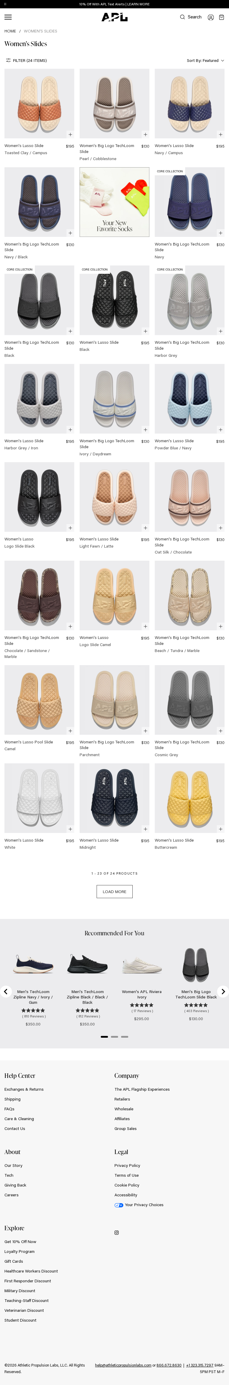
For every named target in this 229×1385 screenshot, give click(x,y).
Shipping (12, 1099)
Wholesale (123, 1109)
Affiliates (122, 1118)
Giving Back (15, 1185)
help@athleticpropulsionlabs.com (123, 1365)
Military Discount (19, 1290)
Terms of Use (126, 1175)
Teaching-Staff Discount (26, 1300)
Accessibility (125, 1195)
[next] (226, 4)
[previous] (211, 4)
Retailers (122, 1099)
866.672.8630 (169, 1365)
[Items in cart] (222, 17)
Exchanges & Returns (24, 1089)
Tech (8, 1175)
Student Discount (20, 1320)
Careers (11, 1195)
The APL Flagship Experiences (142, 1089)
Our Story (13, 1165)
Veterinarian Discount (24, 1310)
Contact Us (14, 1128)
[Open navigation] (8, 17)
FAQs (9, 1109)
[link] (39, 112)
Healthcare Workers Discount (31, 1271)
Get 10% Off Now (20, 1241)
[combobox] (205, 60)
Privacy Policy (127, 1165)
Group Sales (125, 1128)
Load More (114, 891)
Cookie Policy (126, 1185)
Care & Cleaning (19, 1118)
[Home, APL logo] (114, 17)
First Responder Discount (27, 1281)
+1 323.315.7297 (199, 1365)
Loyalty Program (19, 1251)
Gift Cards (13, 1261)
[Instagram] (116, 1232)
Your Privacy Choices (144, 1204)
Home (10, 31)
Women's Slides (40, 31)
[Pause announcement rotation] (5, 4)
